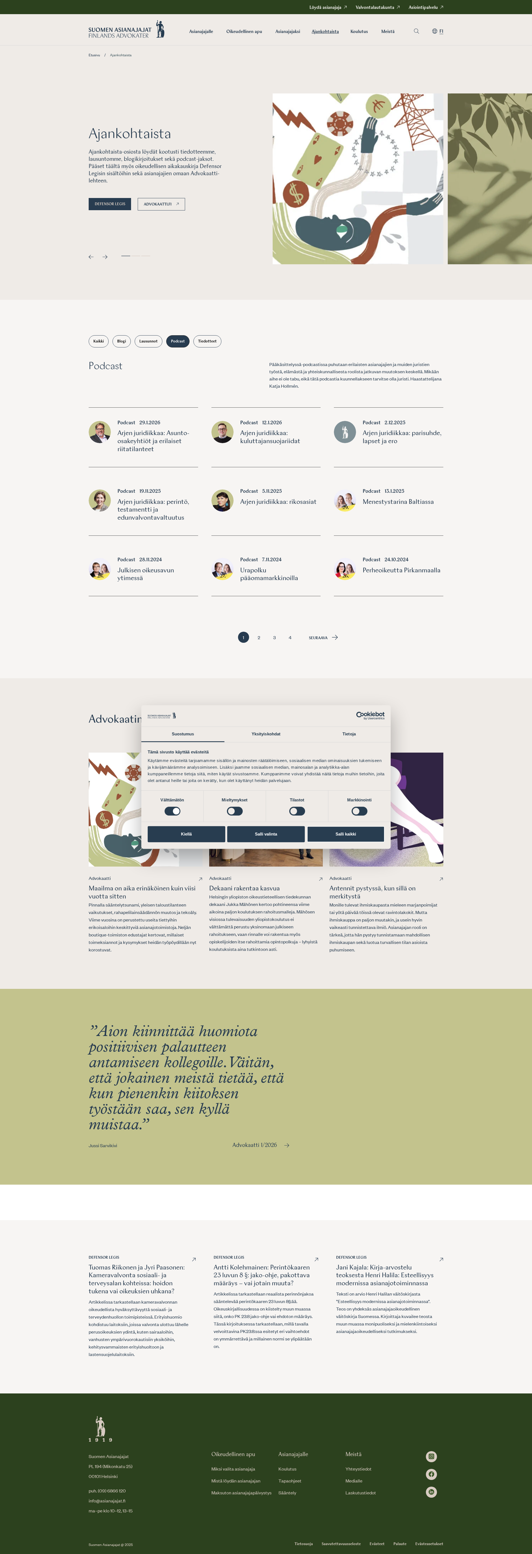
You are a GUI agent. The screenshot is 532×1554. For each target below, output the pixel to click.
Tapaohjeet (289, 1480)
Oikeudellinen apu (244, 32)
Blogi (121, 341)
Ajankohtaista (325, 32)
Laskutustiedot (361, 1492)
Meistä (388, 32)
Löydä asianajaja (325, 8)
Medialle (354, 1480)
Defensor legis (110, 204)
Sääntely (287, 1492)
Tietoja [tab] (349, 734)
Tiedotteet (207, 341)
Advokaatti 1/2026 (254, 1145)
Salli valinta (266, 834)
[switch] (235, 811)
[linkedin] (431, 1492)
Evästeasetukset (429, 1544)
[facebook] (431, 1474)
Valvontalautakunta (375, 8)
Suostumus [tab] (183, 734)
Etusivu (94, 54)
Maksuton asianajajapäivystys (241, 1492)
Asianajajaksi (287, 32)
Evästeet (377, 1544)
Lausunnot (148, 341)
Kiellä (186, 834)
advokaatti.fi (158, 204)
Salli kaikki (346, 834)
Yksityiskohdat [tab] (266, 734)
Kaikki (98, 341)
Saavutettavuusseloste (341, 1544)
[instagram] (431, 1456)
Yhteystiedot (359, 1469)
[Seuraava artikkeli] (105, 257)
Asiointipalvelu (423, 8)
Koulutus (359, 32)
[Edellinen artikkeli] (91, 257)
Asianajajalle (201, 32)
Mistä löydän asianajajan (235, 1480)
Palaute (399, 1544)
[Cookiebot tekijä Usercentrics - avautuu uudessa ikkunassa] (360, 716)
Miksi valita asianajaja (233, 1469)
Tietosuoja (304, 1544)
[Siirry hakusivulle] (416, 31)
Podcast (178, 341)
